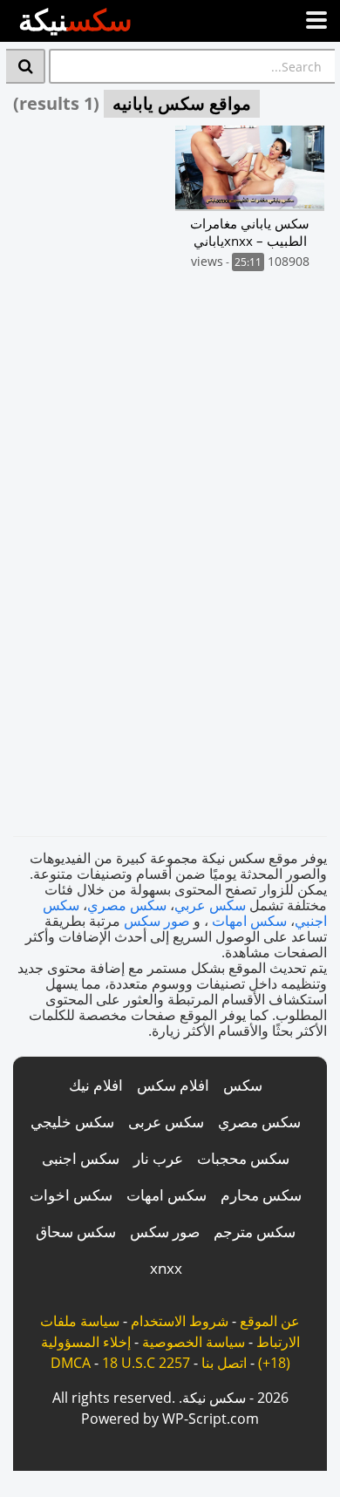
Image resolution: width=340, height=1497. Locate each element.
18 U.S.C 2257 (146, 1362)
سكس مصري (127, 905)
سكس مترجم (255, 1231)
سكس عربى (166, 1122)
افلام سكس (173, 1085)
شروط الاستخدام (179, 1320)
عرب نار (158, 1158)
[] (25, 66)
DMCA (71, 1362)
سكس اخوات (71, 1195)
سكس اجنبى (80, 1158)
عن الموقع (270, 1320)
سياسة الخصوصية (193, 1341)
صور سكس (157, 920)
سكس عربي (210, 905)
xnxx (166, 1268)
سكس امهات (249, 920)
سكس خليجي (72, 1122)
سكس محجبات (243, 1158)
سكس (242, 1085)
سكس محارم (261, 1195)
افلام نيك (96, 1085)
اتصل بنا (224, 1362)
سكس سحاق (76, 1231)
